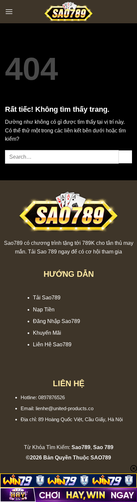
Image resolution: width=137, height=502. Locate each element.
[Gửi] (125, 156)
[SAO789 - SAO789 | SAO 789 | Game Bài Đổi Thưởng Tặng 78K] (68, 11)
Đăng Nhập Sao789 (56, 321)
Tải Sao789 (47, 297)
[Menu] (9, 11)
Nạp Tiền (44, 309)
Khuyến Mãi (47, 333)
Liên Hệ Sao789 (52, 344)
